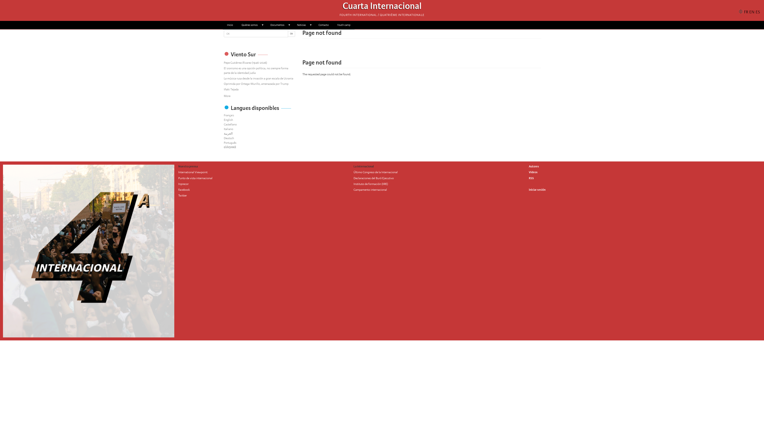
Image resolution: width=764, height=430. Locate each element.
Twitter (182, 195)
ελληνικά (230, 147)
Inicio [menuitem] (230, 24)
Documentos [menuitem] (275, 26)
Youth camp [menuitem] (343, 24)
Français (229, 115)
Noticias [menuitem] (299, 26)
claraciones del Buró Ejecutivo (375, 178)
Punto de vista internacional (195, 178)
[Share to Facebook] (411, 51)
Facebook (184, 190)
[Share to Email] (427, 51)
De (355, 178)
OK (291, 33)
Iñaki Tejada (231, 89)
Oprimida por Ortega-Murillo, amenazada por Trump (256, 84)
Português (230, 143)
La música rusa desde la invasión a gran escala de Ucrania (258, 78)
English (228, 120)
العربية (228, 133)
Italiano (228, 129)
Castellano (230, 124)
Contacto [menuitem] (324, 24)
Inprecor (183, 184)
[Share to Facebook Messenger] (422, 51)
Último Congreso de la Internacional (376, 172)
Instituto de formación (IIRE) (371, 184)
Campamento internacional (370, 190)
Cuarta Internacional (382, 7)
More (227, 96)
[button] (433, 51)
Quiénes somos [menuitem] (247, 26)
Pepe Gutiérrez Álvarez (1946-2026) (245, 62)
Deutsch (229, 138)
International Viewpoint (193, 172)
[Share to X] (416, 51)
